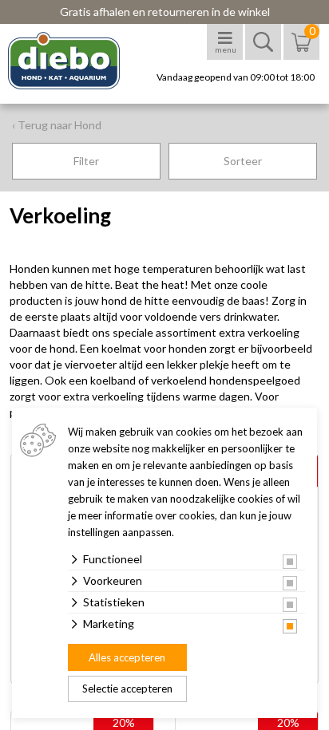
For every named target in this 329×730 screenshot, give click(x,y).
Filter (86, 161)
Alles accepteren (127, 657)
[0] (301, 50)
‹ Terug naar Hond (56, 125)
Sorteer (243, 161)
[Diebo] (78, 60)
